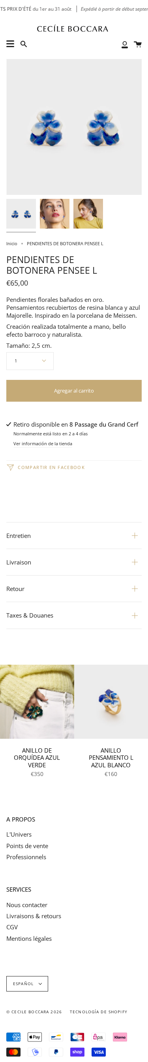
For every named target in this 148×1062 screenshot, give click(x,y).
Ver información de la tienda (42, 443)
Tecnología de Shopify (98, 1011)
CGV (12, 927)
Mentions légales (29, 938)
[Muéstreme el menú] (10, 44)
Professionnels (26, 857)
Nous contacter (26, 905)
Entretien (18, 536)
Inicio (11, 243)
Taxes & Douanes (29, 615)
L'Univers (19, 834)
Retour (15, 589)
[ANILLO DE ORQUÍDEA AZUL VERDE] (37, 702)
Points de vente (27, 846)
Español (24, 983)
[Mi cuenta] (124, 44)
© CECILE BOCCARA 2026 (34, 1011)
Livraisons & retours (33, 916)
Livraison (18, 562)
